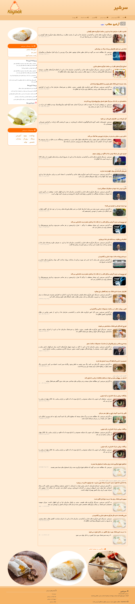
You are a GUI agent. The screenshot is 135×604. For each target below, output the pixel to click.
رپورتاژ (25, 139)
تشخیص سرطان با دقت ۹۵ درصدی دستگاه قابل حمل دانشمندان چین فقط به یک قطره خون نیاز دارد (25, 64)
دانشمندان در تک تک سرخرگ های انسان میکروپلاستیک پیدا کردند (23, 76)
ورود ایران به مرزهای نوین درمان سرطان (27, 88)
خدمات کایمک (84, 17)
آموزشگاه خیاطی (31, 49)
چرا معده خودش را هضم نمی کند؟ (29, 68)
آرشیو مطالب (112, 24)
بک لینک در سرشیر (51, 596)
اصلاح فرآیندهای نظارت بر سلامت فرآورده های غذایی (25, 99)
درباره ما (54, 594)
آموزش (94, 17)
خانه (124, 17)
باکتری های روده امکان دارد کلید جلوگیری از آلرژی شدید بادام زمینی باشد (22, 81)
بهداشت (31, 135)
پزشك (32, 139)
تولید (25, 142)
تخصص (31, 142)
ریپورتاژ (74, 17)
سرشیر (121, 7)
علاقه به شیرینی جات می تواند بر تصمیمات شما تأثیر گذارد (23, 91)
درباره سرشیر (103, 17)
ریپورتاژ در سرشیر (51, 599)
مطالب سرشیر (53, 602)
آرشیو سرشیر (114, 17)
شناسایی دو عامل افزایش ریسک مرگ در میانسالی (25, 97)
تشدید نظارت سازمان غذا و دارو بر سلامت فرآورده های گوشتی (22, 94)
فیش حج (33, 52)
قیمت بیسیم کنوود (31, 55)
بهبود (25, 135)
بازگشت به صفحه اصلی (96, 549)
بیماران (18, 139)
